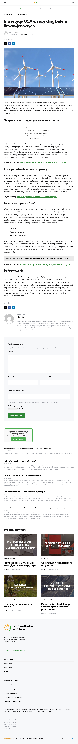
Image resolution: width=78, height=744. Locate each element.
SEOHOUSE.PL (9, 738)
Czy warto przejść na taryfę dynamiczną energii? (24, 492)
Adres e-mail (45, 377)
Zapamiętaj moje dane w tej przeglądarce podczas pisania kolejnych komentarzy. (35, 402)
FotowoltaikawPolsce (10, 8)
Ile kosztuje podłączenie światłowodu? (20, 461)
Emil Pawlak (8, 672)
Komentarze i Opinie (10, 689)
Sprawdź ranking (18, 439)
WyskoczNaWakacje (10, 693)
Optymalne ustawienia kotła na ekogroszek (56, 564)
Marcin (17, 32)
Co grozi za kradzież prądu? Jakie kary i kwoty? (23, 475)
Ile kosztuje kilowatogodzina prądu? (18, 605)
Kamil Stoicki (8, 663)
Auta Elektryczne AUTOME (12, 701)
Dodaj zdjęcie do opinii (16, 406)
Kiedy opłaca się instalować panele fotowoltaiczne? (43, 162)
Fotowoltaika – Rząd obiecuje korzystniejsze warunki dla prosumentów (55, 607)
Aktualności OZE (11, 15)
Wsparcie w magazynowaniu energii (39, 130)
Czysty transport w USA (37, 136)
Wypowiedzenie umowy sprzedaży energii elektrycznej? (27, 448)
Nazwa (11, 377)
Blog (20, 8)
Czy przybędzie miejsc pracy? (36, 133)
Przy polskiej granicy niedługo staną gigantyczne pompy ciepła (20, 564)
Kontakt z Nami (9, 685)
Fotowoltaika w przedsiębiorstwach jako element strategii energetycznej (34, 508)
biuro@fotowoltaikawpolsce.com (14, 650)
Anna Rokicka (8, 668)
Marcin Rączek (8, 659)
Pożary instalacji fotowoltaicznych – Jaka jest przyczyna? (45, 264)
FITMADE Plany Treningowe (13, 697)
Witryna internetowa (16, 390)
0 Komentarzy (24, 34)
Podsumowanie (34, 138)
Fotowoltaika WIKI (22, 15)
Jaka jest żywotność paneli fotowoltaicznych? (37, 196)
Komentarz (12, 351)
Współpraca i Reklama (11, 681)
